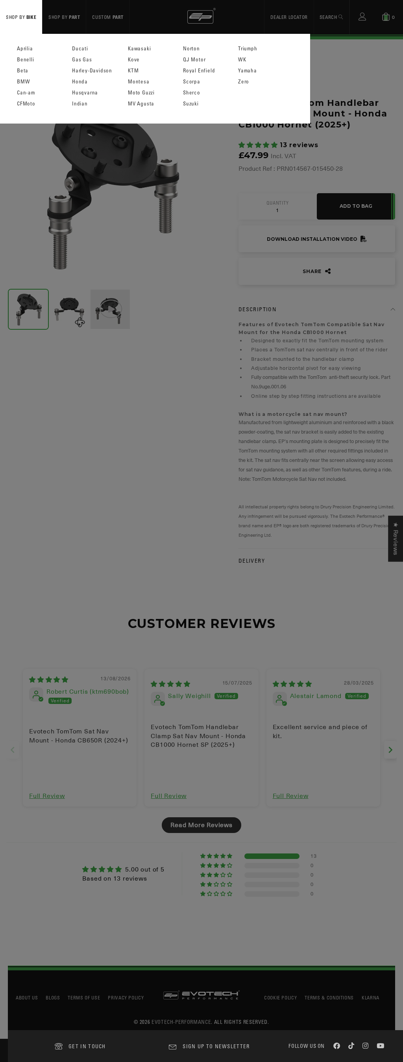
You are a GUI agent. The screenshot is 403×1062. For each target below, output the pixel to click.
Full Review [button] (47, 796)
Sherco (191, 93)
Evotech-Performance (181, 1021)
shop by (21, 17)
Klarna (370, 997)
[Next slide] (390, 750)
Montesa (139, 82)
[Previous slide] (12, 750)
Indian (80, 104)
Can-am (26, 93)
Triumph (247, 49)
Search (329, 17)
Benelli (25, 60)
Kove (134, 60)
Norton (191, 49)
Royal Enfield (199, 71)
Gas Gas (82, 60)
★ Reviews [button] (395, 538)
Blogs (53, 997)
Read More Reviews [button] (201, 825)
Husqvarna (85, 93)
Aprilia (25, 49)
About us (27, 997)
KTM (133, 71)
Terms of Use (84, 997)
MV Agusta (141, 104)
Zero (243, 82)
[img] (48, 680)
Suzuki (191, 104)
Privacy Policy (126, 997)
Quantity (277, 203)
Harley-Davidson (92, 71)
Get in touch (87, 1046)
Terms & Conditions (329, 997)
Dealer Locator (288, 17)
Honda (80, 82)
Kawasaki (139, 49)
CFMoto (26, 104)
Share (313, 271)
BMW (23, 82)
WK (242, 60)
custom (108, 17)
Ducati (80, 49)
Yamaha (247, 71)
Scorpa (191, 82)
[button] (259, 145)
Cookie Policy (280, 997)
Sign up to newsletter (216, 1046)
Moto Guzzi (141, 93)
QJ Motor (194, 60)
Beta (22, 71)
